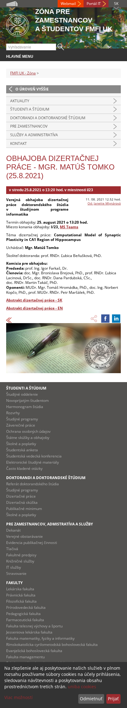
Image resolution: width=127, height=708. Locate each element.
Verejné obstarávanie (24, 536)
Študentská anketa (22, 450)
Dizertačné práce (21, 496)
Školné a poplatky (21, 443)
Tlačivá (12, 548)
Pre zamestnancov (28, 126)
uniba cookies (82, 686)
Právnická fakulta (20, 595)
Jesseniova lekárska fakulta (29, 632)
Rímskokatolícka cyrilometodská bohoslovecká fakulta (52, 644)
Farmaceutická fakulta (25, 619)
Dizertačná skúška (22, 502)
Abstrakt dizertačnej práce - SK (34, 300)
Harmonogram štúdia (24, 406)
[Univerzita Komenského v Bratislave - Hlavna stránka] (17, 24)
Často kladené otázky (24, 468)
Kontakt (18, 143)
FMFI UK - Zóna (23, 73)
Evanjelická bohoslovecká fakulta (34, 650)
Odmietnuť (91, 699)
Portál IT (94, 3)
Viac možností (18, 697)
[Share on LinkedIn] (116, 318)
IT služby (13, 567)
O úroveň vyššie (32, 89)
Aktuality (19, 100)
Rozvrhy (13, 412)
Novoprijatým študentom (27, 400)
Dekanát (13, 530)
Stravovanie (16, 573)
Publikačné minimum (24, 508)
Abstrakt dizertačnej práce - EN (34, 308)
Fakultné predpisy (21, 555)
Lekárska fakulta (20, 589)
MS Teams (69, 227)
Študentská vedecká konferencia (34, 456)
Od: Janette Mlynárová (104, 203)
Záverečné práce (20, 425)
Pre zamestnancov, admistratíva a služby (49, 524)
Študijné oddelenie (22, 394)
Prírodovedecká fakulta (26, 607)
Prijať (113, 699)
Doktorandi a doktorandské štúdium (47, 117)
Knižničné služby (20, 561)
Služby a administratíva (34, 134)
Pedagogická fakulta (23, 613)
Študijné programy (22, 419)
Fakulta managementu (25, 657)
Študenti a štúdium (29, 109)
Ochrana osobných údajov (28, 431)
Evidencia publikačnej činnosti (31, 542)
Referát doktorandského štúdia (32, 484)
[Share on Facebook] (105, 318)
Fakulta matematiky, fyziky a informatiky (40, 638)
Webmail (68, 3)
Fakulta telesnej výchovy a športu (34, 626)
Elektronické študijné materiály (32, 462)
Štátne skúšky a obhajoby (27, 437)
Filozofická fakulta (21, 601)
